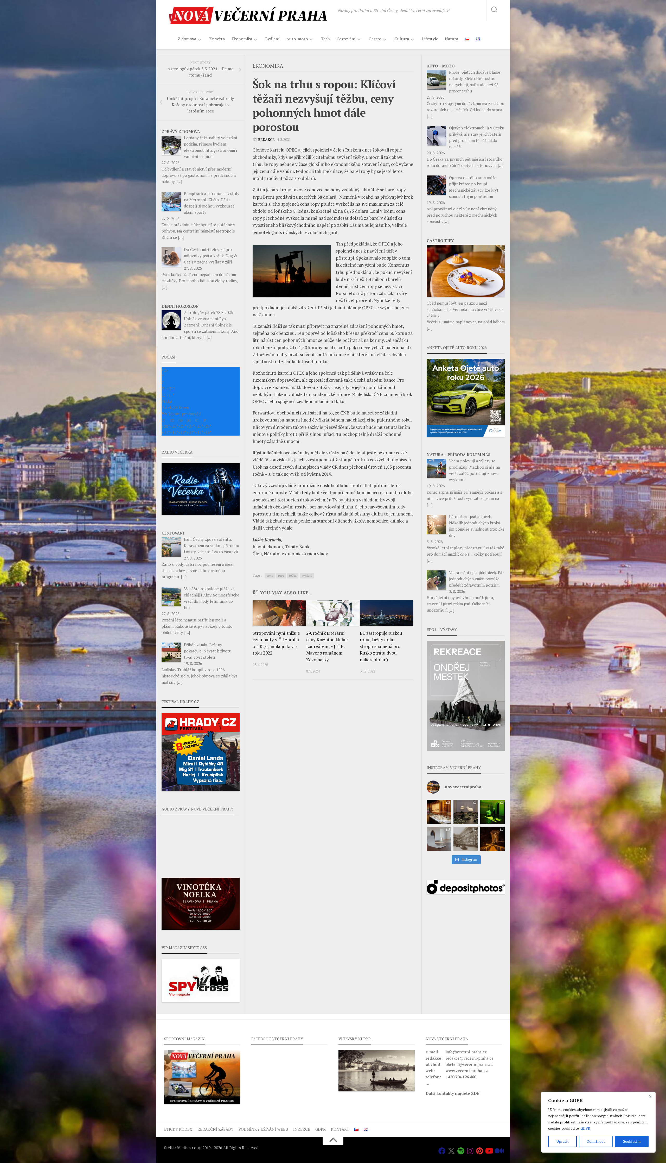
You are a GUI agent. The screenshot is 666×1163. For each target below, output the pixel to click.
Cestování (346, 39)
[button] (466, 696)
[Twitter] (451, 1151)
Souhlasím (632, 1141)
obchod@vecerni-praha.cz (469, 1064)
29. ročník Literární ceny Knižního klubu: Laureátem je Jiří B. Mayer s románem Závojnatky (327, 646)
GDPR (585, 1128)
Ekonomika (242, 39)
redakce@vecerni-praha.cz (470, 1058)
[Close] (650, 1096)
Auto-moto (297, 39)
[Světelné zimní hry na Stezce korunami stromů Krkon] (492, 839)
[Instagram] (470, 1151)
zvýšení (307, 575)
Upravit (562, 1141)
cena (269, 575)
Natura (451, 38)
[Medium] (498, 1151)
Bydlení (272, 38)
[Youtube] (488, 1151)
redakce (266, 139)
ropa (281, 575)
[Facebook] (442, 1151)
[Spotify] (460, 1151)
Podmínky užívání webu (263, 1129)
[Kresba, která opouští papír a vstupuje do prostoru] (439, 839)
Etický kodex (178, 1129)
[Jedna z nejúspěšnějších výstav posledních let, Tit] (439, 812)
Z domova (187, 39)
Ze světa (217, 38)
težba (293, 575)
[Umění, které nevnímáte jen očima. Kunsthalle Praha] (465, 812)
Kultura (401, 39)
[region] (598, 1122)
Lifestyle (430, 38)
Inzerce (301, 1129)
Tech (325, 38)
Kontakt (340, 1129)
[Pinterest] (479, 1151)
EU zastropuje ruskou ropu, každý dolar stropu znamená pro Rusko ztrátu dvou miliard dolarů (381, 646)
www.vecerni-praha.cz (467, 1070)
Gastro (375, 39)
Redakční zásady (215, 1129)
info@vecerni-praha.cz (466, 1051)
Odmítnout (596, 1141)
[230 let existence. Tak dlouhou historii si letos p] (465, 839)
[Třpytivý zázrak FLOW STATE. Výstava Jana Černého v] (492, 812)
